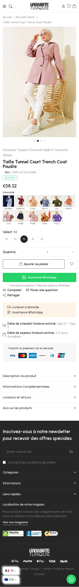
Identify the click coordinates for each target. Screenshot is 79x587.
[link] (69, 34)
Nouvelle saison (25, 17)
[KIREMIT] (69, 201)
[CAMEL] (32, 201)
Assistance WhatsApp (27, 312)
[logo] (39, 6)
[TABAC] (45, 216)
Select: (10, 232)
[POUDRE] (32, 216)
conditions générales (41, 462)
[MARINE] (20, 216)
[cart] (74, 6)
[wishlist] (69, 6)
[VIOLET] (57, 216)
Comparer (14, 290)
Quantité (9, 252)
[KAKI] (57, 201)
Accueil (7, 17)
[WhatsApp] (71, 579)
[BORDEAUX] (20, 201)
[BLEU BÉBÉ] (8, 201)
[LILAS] (8, 216)
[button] (5, 6)
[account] (63, 6)
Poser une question (44, 290)
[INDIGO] (45, 201)
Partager (13, 295)
